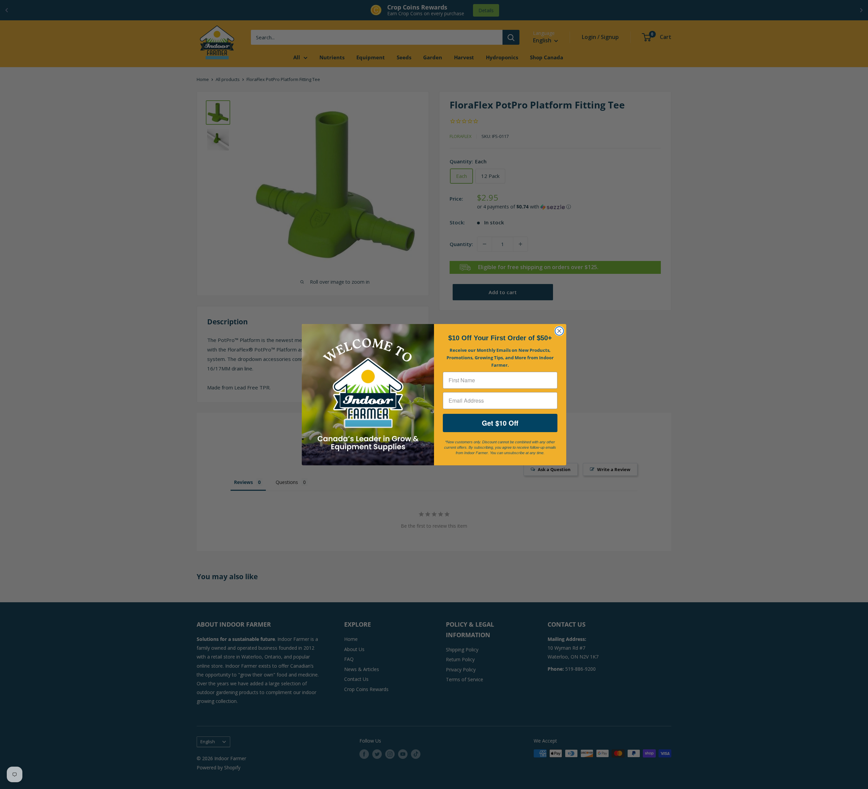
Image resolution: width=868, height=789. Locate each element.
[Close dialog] (559, 331)
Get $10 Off (500, 423)
